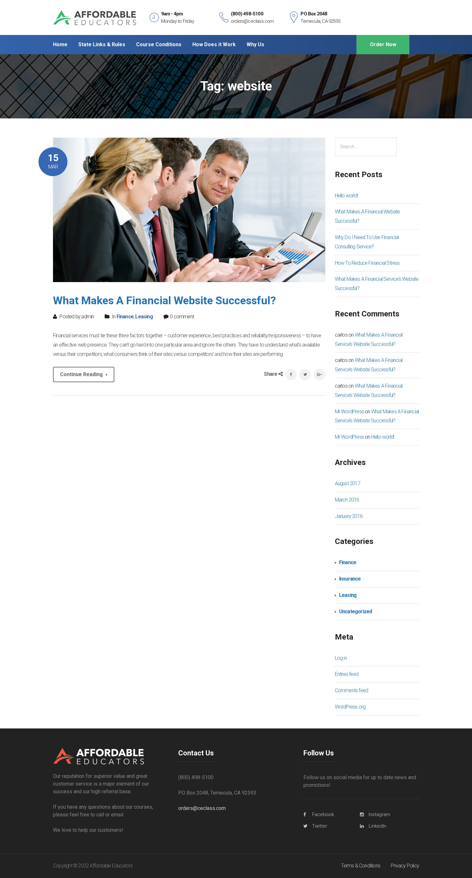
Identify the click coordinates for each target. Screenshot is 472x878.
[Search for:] (366, 147)
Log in (341, 658)
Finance (125, 317)
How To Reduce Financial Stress (367, 263)
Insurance (350, 579)
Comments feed (351, 690)
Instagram (379, 814)
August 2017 (347, 483)
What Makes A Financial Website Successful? (164, 300)
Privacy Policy (405, 866)
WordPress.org (350, 707)
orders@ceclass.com (202, 808)
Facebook (323, 814)
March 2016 (347, 500)
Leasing (144, 317)
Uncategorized (355, 611)
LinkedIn (377, 826)
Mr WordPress (349, 412)
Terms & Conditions (360, 866)
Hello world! (346, 196)
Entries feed (346, 674)
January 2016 (349, 516)
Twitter (319, 826)
